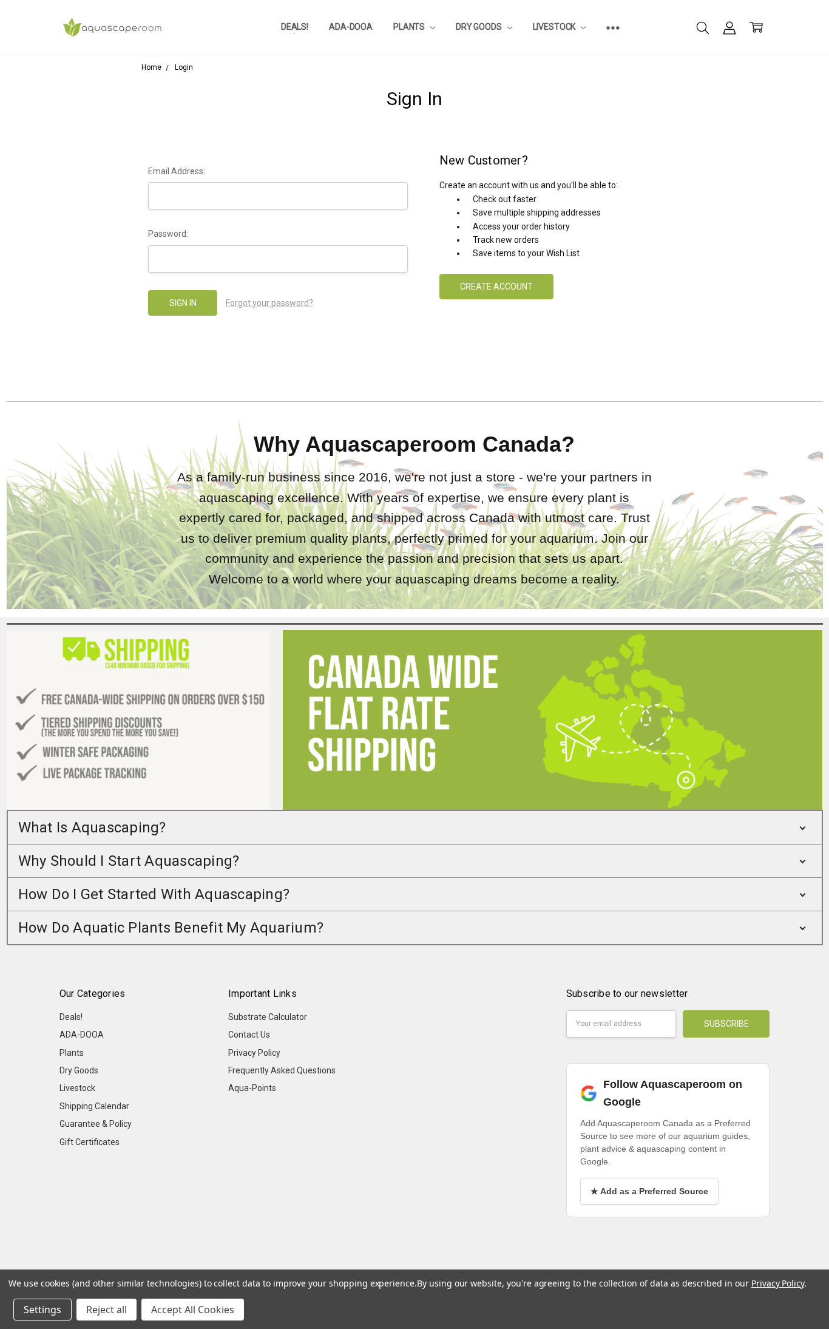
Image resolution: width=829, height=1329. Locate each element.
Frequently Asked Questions (282, 1070)
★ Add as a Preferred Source (649, 1191)
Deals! (294, 27)
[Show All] (613, 27)
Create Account (496, 286)
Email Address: (176, 171)
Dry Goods (480, 27)
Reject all (106, 1309)
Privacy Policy (254, 1053)
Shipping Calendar (94, 1106)
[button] (415, 827)
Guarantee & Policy (95, 1124)
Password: (168, 234)
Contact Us (249, 1034)
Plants (410, 27)
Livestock (555, 27)
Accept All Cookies (192, 1309)
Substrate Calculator (267, 1017)
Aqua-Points (252, 1088)
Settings (42, 1309)
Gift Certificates (89, 1142)
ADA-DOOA (351, 27)
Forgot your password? (269, 303)
